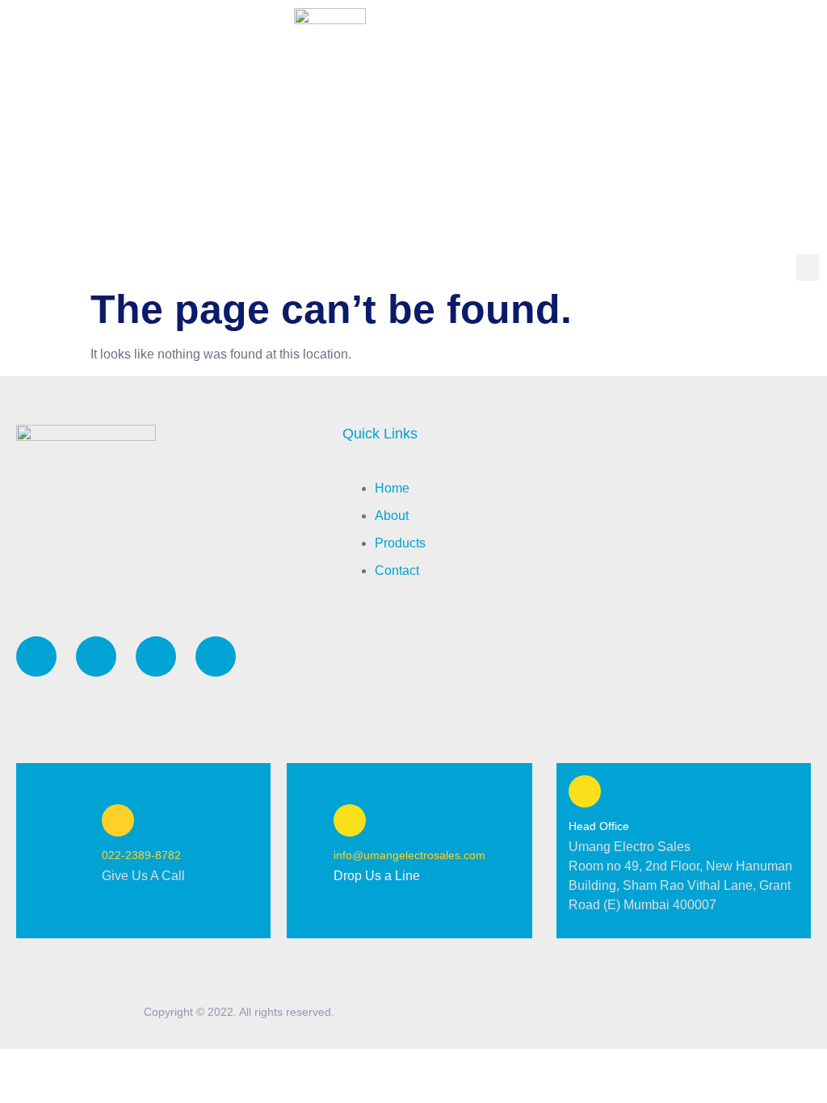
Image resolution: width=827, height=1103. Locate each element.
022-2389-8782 (141, 855)
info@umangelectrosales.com (409, 855)
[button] (807, 267)
